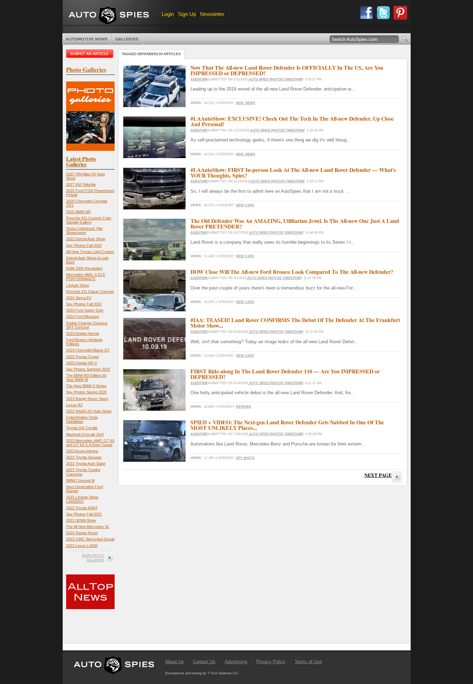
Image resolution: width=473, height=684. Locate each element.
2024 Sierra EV (78, 298)
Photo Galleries (127, 39)
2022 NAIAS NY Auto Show (88, 411)
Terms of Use (308, 661)
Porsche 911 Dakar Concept (90, 291)
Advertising (236, 661)
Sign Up (187, 14)
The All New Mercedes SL (87, 527)
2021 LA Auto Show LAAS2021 (82, 499)
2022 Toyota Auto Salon (86, 463)
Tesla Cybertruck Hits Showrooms (84, 230)
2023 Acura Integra (82, 451)
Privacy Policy (270, 661)
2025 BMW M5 (78, 212)
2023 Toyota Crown (82, 357)
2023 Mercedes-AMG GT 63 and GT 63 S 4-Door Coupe (90, 443)
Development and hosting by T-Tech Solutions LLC (202, 673)
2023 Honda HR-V (81, 363)
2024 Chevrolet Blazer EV (87, 350)
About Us (174, 661)
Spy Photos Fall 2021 (84, 514)
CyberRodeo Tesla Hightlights (82, 419)
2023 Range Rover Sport (87, 399)
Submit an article (90, 54)
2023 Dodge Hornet (82, 333)
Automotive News (86, 39)
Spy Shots (245, 458)
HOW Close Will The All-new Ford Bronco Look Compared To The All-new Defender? (291, 272)
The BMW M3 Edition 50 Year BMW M (86, 377)
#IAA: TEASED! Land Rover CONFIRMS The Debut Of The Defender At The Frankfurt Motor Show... (295, 322)
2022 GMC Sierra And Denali (90, 539)
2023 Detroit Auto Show (85, 239)
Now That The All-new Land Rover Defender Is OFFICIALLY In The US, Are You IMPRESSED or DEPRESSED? (286, 70)
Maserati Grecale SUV (85, 434)
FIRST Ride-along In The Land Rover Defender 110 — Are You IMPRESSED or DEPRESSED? (285, 374)
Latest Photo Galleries (81, 161)
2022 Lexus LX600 (82, 546)
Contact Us (204, 661)
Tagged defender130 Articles (151, 54)
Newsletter (212, 14)
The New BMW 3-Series (86, 386)
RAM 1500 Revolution (84, 268)
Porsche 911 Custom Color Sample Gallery (88, 220)
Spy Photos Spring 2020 (86, 392)
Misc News (245, 103)
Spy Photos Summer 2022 (88, 369)
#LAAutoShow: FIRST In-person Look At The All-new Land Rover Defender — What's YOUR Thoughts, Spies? (293, 172)
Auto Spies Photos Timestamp (275, 79)
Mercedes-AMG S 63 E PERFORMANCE (85, 276)
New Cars (245, 205)
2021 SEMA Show (81, 520)
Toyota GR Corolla (81, 428)
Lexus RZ (74, 405)
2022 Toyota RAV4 (81, 508)
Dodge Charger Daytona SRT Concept (86, 325)
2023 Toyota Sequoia (83, 457)
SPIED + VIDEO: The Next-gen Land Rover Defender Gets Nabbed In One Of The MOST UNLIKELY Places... (287, 425)
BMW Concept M (80, 480)
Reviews (243, 406)
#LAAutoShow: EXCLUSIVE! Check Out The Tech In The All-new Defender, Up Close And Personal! (292, 121)
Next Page (378, 475)
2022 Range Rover (82, 533)
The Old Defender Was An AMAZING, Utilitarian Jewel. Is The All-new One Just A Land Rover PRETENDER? (294, 223)
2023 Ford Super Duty (85, 310)
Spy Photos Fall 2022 (84, 304)
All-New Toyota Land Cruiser (90, 252)
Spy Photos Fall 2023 (84, 245)
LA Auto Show (77, 285)
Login (168, 14)
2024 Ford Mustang (82, 316)
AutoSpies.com (109, 16)
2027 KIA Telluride (81, 184)
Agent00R (199, 79)
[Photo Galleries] (90, 149)
